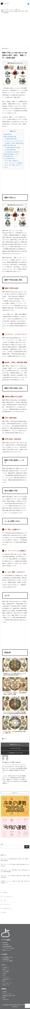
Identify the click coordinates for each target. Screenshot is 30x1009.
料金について (6, 969)
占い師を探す (6, 944)
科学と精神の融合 (10, 149)
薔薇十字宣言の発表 (11, 138)
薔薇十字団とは (7, 134)
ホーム (3, 9)
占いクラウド (6, 764)
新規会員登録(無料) (7, 946)
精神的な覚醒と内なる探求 (12, 147)
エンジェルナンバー (8, 896)
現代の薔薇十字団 (8, 156)
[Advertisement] (15, 29)
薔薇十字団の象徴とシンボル (10, 154)
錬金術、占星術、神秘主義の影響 (14, 143)
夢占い (4, 912)
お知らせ (5, 892)
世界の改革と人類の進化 (12, 152)
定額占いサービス (7, 950)
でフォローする (15, 748)
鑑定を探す (5, 942)
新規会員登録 (6, 959)
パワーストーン (6, 904)
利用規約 (5, 991)
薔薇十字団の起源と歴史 (9, 136)
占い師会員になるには (8, 957)
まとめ (5, 167)
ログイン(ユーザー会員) (8, 948)
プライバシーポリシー (8, 993)
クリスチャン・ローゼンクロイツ (14, 141)
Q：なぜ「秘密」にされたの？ (13, 165)
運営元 (4, 997)
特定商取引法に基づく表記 (9, 995)
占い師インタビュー (8, 908)
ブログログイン (15, 792)
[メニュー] (28, 4)
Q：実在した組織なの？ (12, 160)
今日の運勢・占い (7, 979)
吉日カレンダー (6, 984)
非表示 (14, 131)
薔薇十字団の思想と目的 (9, 145)
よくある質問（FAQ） (9, 158)
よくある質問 (6, 971)
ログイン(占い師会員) (8, 960)
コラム (5, 738)
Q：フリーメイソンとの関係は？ (14, 162)
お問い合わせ (6, 999)
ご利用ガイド (6, 967)
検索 (2, 844)
